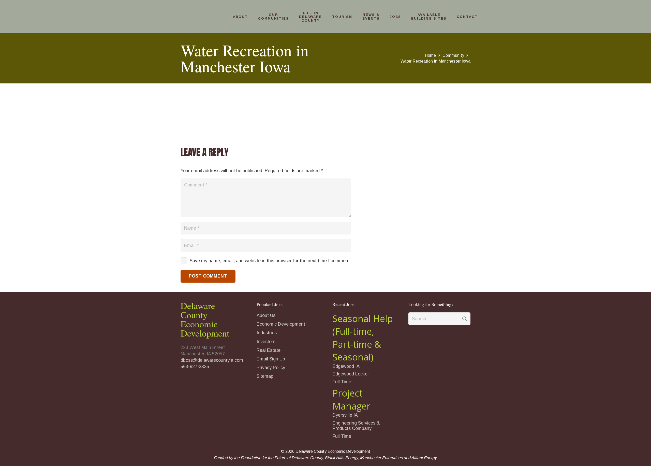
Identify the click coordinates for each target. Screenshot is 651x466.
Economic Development (281, 324)
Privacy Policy (271, 367)
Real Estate (268, 350)
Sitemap (265, 376)
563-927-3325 (195, 366)
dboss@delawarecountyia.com (212, 360)
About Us (266, 315)
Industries (267, 332)
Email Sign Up (271, 358)
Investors (266, 341)
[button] (250, 17)
